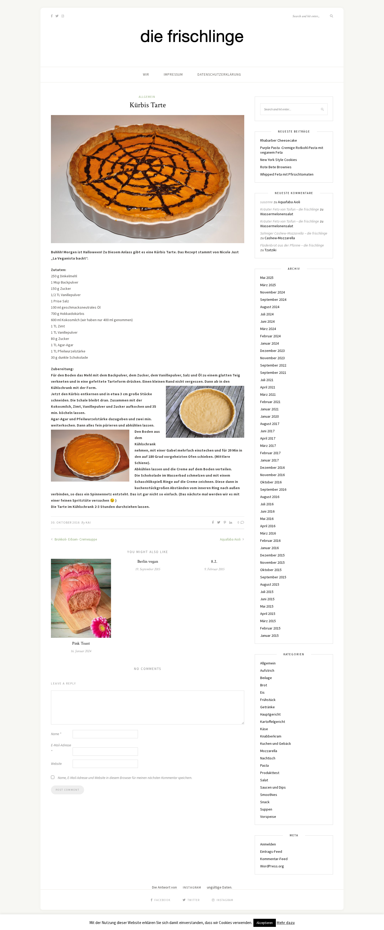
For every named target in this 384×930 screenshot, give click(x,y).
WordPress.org (272, 866)
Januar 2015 (269, 635)
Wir (146, 74)
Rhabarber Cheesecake (278, 140)
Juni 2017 (267, 431)
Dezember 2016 (272, 467)
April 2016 (267, 526)
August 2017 (269, 423)
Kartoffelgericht (272, 721)
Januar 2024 (269, 343)
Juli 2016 (267, 504)
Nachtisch (267, 758)
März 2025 (268, 285)
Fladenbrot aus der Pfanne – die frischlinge (292, 245)
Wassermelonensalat (276, 214)
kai (88, 522)
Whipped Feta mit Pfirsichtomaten (286, 174)
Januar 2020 (269, 416)
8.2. (214, 561)
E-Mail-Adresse (61, 748)
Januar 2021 (269, 409)
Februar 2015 (270, 628)
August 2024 (269, 306)
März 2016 (268, 533)
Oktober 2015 (271, 569)
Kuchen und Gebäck (275, 743)
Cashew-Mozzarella (280, 238)
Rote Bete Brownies (276, 167)
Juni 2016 (267, 511)
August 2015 (269, 584)
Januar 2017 (269, 460)
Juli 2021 (267, 379)
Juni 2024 (267, 321)
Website (56, 763)
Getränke (267, 707)
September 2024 (273, 299)
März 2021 (268, 394)
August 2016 (269, 496)
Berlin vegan (147, 561)
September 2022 (273, 365)
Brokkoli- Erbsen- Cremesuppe (75, 539)
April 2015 (267, 613)
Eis (262, 692)
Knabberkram (270, 736)
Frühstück (268, 699)
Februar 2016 (270, 540)
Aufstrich (267, 670)
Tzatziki (270, 250)
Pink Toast (81, 643)
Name (56, 734)
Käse (264, 729)
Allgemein (147, 97)
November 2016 (272, 474)
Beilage (266, 677)
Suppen (266, 809)
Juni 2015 (267, 599)
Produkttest (269, 772)
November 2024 (272, 292)
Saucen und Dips (273, 787)
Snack (265, 802)
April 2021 (267, 387)
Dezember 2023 (272, 350)
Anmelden (268, 844)
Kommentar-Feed (274, 858)
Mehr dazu (286, 922)
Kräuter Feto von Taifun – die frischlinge (289, 209)
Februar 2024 (270, 336)
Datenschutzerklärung (219, 74)
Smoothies (268, 794)
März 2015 (268, 621)
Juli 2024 (267, 314)
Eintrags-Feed (271, 851)
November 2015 (272, 562)
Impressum (173, 74)
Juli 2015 (267, 591)
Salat (264, 780)
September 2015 (273, 577)
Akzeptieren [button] (265, 923)
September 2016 (273, 489)
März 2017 (268, 445)
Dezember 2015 (272, 555)
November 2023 (272, 358)
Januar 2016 (269, 547)
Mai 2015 (267, 606)
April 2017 (267, 438)
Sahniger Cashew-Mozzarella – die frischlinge (293, 233)
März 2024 (268, 328)
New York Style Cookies (278, 159)
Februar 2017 (270, 453)
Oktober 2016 (271, 482)
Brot (263, 685)
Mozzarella (268, 750)
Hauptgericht (270, 714)
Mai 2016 (267, 518)
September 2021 (273, 372)
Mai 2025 (267, 277)
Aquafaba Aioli (230, 539)
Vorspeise (268, 816)
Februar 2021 (270, 401)
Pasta (264, 765)
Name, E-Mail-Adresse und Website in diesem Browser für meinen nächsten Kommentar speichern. (125, 778)
